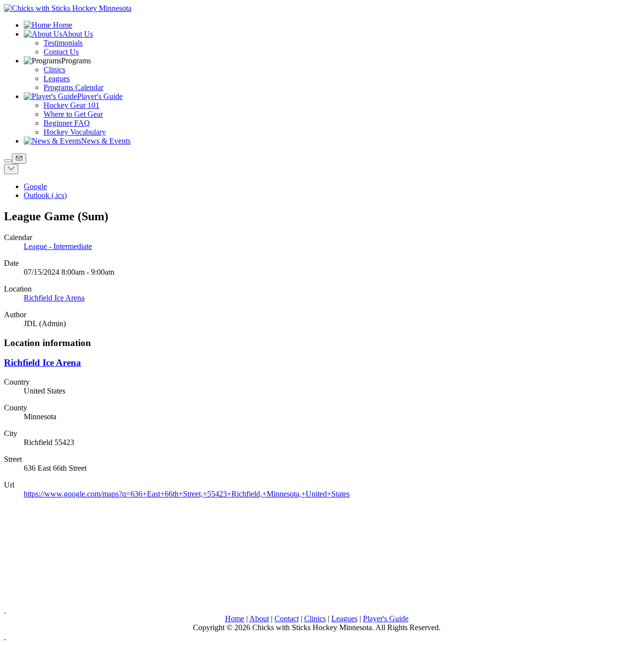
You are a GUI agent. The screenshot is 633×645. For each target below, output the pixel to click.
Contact (286, 618)
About (259, 618)
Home (234, 618)
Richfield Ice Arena (54, 298)
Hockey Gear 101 (71, 105)
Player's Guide (385, 618)
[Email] (19, 158)
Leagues (57, 78)
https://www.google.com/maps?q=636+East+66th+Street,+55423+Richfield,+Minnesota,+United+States (187, 494)
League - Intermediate (58, 246)
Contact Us (61, 52)
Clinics (54, 69)
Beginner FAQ (67, 123)
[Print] (8, 160)
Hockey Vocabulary (75, 132)
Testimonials (63, 43)
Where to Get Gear (73, 114)
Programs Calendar (73, 87)
